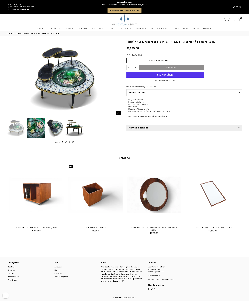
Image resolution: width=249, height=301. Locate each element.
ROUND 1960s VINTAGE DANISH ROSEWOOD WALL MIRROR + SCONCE (154, 229)
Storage (55, 28)
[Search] (224, 20)
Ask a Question (160, 60)
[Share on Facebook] (62, 142)
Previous (9, 78)
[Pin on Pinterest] (70, 142)
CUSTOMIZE (141, 28)
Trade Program (61, 276)
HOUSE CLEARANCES (202, 28)
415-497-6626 (154, 275)
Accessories (98, 28)
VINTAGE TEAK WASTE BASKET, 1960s (95, 228)
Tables (68, 28)
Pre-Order (12, 280)
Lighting (82, 28)
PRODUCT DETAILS (137, 92)
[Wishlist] (234, 20)
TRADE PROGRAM (181, 28)
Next (120, 78)
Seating (40, 28)
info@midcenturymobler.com (22, 7)
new (70, 166)
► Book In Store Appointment (124, 10)
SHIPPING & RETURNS (138, 128)
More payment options (165, 80)
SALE (113, 28)
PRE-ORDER (125, 28)
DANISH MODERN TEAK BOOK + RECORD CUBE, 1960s (36, 228)
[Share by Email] (73, 142)
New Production (159, 28)
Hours (57, 270)
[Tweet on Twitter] (66, 142)
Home (9, 33)
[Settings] (229, 20)
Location (58, 273)
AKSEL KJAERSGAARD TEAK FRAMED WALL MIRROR (213, 228)
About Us (58, 267)
